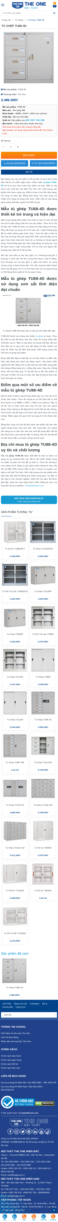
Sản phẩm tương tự (17, 512)
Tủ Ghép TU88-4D (14, 987)
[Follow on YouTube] (41, 1131)
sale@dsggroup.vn (16, 1175)
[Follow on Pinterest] (29, 1131)
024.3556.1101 (27, 1162)
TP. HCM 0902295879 (44, 163)
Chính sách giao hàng (11, 1060)
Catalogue (34, 1003)
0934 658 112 (44, 1168)
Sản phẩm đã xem (15, 953)
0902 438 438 (7, 1171)
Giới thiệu (6, 1003)
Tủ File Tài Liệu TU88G (43, 634)
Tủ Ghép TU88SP (15, 634)
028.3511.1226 (43, 1189)
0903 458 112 (29, 1168)
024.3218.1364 (43, 1162)
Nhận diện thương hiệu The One (16, 1041)
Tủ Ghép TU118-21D (14, 848)
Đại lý (44, 1003)
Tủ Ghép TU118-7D (15, 805)
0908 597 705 (29, 1192)
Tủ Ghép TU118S (15, 720)
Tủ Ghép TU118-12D (43, 805)
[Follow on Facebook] (10, 1131)
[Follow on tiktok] (48, 1131)
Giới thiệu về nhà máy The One (15, 1033)
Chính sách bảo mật (10, 1068)
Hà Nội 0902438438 (15, 163)
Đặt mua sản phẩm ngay (29, 499)
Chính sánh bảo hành (11, 1056)
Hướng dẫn (7, 1007)
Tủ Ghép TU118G (15, 677)
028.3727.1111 (11, 1189)
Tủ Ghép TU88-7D (42, 720)
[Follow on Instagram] (16, 1131)
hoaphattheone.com (34, 485)
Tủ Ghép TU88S (43, 677)
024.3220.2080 (24, 1165)
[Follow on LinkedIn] (35, 1131)
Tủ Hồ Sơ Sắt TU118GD (15, 933)
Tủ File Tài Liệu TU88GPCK (15, 591)
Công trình (20, 1007)
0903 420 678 (15, 1168)
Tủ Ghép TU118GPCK (43, 549)
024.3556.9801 (12, 1162)
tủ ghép (39, 336)
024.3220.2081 (8, 1165)
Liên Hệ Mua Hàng (9, 1037)
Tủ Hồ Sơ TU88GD (43, 890)
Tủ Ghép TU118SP (43, 591)
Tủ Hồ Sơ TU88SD (43, 848)
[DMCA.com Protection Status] (44, 1103)
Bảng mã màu (20, 1003)
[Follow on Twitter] (23, 1131)
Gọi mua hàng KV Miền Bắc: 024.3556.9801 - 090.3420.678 (28, 1082)
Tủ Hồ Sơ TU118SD (15, 890)
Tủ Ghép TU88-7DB (15, 762)
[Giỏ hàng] (55, 7)
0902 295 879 (15, 1192)
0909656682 (44, 1192)
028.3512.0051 (27, 1189)
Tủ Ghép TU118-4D (43, 762)
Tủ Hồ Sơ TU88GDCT (15, 549)
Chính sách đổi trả (9, 1064)
